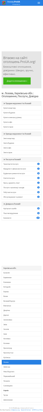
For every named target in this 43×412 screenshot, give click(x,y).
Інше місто (17, 4)
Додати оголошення (16, 81)
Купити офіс (7, 122)
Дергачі (6, 315)
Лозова (13, 1)
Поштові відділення (21, 213)
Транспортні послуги (21, 164)
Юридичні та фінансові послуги (21, 169)
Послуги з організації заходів (21, 187)
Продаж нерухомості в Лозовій (18, 103)
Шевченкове (8, 400)
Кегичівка (6, 339)
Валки (5, 296)
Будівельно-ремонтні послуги (21, 173)
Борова (6, 292)
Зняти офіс (7, 148)
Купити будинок (9, 113)
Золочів (6, 329)
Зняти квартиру (9, 138)
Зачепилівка (7, 320)
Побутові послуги (21, 192)
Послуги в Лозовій (13, 159)
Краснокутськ (8, 353)
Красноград (7, 348)
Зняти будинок (8, 143)
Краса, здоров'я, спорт (21, 183)
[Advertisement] (21, 29)
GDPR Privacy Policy (37, 410)
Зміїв (5, 324)
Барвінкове (7, 277)
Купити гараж (8, 127)
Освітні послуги (21, 178)
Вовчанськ (7, 306)
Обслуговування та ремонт (21, 197)
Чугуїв (5, 395)
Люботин (6, 367)
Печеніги (6, 381)
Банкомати (21, 218)
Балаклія (6, 273)
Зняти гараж (7, 152)
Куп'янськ (6, 357)
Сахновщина (7, 386)
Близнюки (7, 282)
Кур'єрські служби (21, 208)
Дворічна (6, 310)
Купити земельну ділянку (12, 117)
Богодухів (6, 287)
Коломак (6, 343)
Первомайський (9, 376)
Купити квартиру (9, 108)
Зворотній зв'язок (26, 410)
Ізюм (5, 334)
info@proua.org (15, 410)
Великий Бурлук (9, 301)
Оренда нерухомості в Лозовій (18, 134)
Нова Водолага (8, 372)
